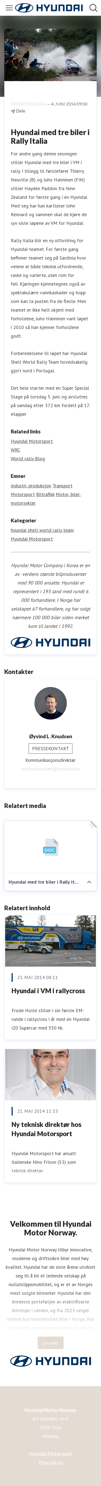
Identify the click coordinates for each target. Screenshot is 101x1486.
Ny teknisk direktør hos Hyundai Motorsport (46, 1128)
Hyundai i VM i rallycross (48, 991)
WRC (15, 450)
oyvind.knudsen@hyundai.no (50, 769)
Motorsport (23, 494)
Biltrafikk (45, 494)
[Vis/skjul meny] (9, 7)
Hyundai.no (51, 1462)
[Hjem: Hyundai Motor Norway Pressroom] (49, 7)
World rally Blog (28, 458)
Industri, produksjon (31, 485)
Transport (62, 485)
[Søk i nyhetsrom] (93, 8)
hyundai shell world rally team (42, 530)
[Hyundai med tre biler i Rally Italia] (50, 847)
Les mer (50, 1343)
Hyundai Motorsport (32, 441)
